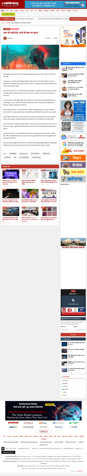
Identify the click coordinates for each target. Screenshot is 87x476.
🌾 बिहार (64, 392)
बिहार (31, 436)
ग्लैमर (7, 10)
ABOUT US (35, 448)
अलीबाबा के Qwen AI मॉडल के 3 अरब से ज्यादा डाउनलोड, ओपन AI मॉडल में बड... (9, 182)
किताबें (51, 436)
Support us (43, 445)
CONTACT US (79, 448)
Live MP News (58, 442)
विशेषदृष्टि (40, 10)
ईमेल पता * (76, 326)
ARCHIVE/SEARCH (68, 448)
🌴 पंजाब (64, 395)
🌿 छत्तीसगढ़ (65, 383)
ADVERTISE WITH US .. (24, 448)
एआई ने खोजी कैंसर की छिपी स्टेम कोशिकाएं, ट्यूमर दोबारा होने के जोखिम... (29, 182)
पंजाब (4, 436)
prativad (80, 471)
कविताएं (26, 436)
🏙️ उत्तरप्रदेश (65, 389)
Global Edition (70, 442)
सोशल (59, 436)
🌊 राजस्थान (65, 386)
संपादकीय (35, 436)
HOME (2, 10)
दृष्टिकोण (69, 10)
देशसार (27, 10)
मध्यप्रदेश (16, 10)
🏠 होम (2, 22)
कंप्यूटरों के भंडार (46, 153)
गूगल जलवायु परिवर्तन (23, 157)
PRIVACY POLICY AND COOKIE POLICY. (51, 448)
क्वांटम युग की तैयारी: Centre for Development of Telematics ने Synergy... (30, 219)
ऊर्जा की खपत (8, 157)
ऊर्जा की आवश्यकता (35, 153)
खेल (35, 10)
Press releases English (29, 442)
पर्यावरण (41, 436)
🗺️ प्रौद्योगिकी (6, 29)
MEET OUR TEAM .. (11, 448)
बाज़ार (32, 10)
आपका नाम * (63, 326)
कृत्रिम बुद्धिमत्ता (13, 153)
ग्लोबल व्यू (22, 10)
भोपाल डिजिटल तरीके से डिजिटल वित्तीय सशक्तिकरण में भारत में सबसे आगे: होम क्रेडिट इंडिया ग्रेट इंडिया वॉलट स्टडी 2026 (56, 19)
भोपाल (11, 10)
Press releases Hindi (11, 442)
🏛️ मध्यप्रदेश (65, 380)
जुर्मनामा (57, 10)
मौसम (55, 436)
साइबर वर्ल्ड (64, 436)
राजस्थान (9, 436)
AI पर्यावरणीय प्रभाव (36, 157)
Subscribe (73, 334)
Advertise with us (8, 452)
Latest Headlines (46, 442)
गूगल (15, 157)
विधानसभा (63, 10)
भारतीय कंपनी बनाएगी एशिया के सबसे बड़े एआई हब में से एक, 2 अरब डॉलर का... (10, 219)
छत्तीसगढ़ (21, 436)
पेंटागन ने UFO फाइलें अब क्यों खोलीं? (76, 349)
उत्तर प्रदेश (75, 10)
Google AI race (24, 153)
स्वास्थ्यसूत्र (46, 10)
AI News (80, 442)
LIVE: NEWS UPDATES (8, 14)
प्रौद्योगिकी (52, 10)
